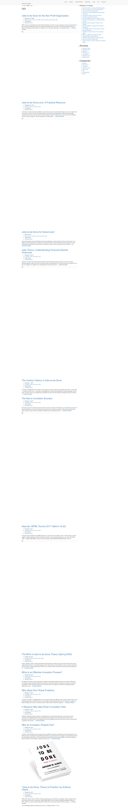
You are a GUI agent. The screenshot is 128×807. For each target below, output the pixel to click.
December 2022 (86, 48)
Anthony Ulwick (26, 3)
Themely (57, 805)
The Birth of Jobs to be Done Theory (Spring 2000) (47, 654)
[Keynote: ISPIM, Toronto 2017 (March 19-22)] (49, 467)
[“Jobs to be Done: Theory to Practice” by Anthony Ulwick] (49, 762)
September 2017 (86, 49)
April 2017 (85, 51)
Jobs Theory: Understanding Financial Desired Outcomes (45, 251)
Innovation (38, 19)
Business (27, 19)
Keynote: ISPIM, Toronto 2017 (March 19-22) (44, 526)
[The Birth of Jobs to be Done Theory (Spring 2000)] (49, 595)
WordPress (44, 805)
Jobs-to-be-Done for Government (38, 231)
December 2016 (86, 55)
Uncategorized (86, 72)
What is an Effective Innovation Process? (42, 672)
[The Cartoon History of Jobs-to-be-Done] (49, 322)
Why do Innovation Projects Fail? (38, 724)
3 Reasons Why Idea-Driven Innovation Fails (44, 706)
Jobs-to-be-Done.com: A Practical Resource (43, 102)
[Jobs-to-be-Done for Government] (49, 173)
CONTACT (103, 2)
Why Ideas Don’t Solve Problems (38, 690)
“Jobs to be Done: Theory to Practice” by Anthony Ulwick (46, 788)
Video (42, 658)
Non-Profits (52, 19)
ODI (98, 2)
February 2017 (86, 52)
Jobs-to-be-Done (45, 19)
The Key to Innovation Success (37, 398)
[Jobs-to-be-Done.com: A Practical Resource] (49, 65)
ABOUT (71, 2)
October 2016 (86, 57)
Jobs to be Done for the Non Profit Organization (45, 15)
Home (65, 2)
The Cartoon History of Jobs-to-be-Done (42, 380)
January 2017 (86, 54)
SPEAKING (87, 2)
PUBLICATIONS (79, 2)
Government (32, 19)
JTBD (93, 2)
